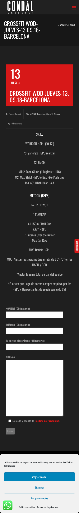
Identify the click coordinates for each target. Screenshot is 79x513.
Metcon (57, 114)
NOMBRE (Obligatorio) (18, 308)
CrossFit (49, 114)
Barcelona (41, 114)
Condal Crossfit (14, 114)
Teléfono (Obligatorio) (18, 325)
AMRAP (33, 114)
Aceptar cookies (39, 477)
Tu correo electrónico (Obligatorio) (25, 341)
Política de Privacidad (47, 421)
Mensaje (10, 357)
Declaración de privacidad (47, 507)
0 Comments (16, 123)
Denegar (39, 487)
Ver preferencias (39, 498)
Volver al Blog (67, 25)
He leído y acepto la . (35, 421)
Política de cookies (27, 507)
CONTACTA (77, 246)
